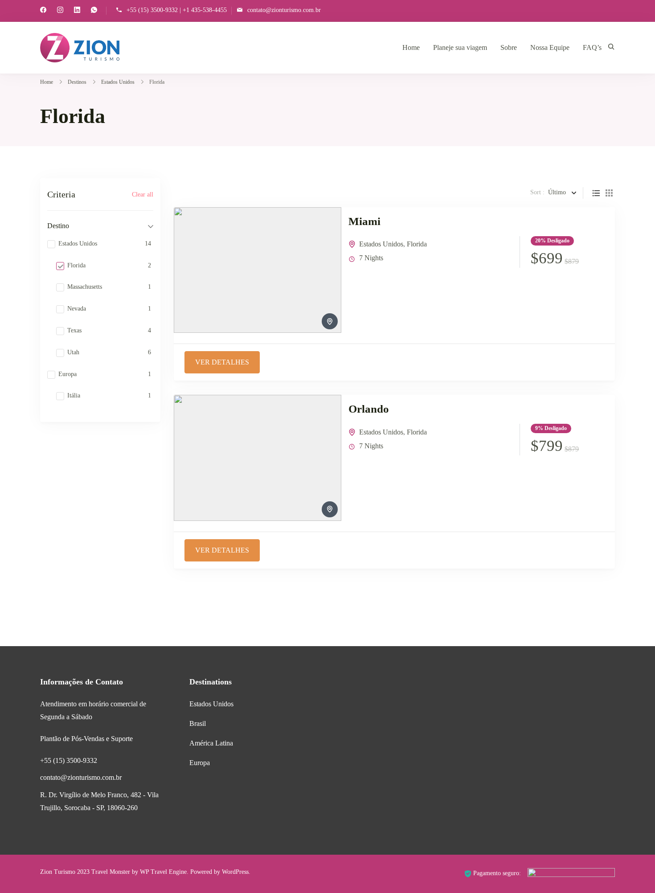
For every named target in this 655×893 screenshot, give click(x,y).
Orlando (368, 409)
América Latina (211, 743)
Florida (417, 244)
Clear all (142, 194)
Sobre (508, 47)
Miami (364, 221)
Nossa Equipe (549, 47)
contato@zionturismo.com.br (284, 10)
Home (411, 47)
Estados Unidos (381, 244)
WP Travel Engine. (164, 871)
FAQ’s (592, 47)
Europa (199, 762)
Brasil (197, 723)
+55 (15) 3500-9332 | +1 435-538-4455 (177, 10)
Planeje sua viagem (460, 47)
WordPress (235, 871)
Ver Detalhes (222, 362)
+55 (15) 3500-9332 (68, 760)
